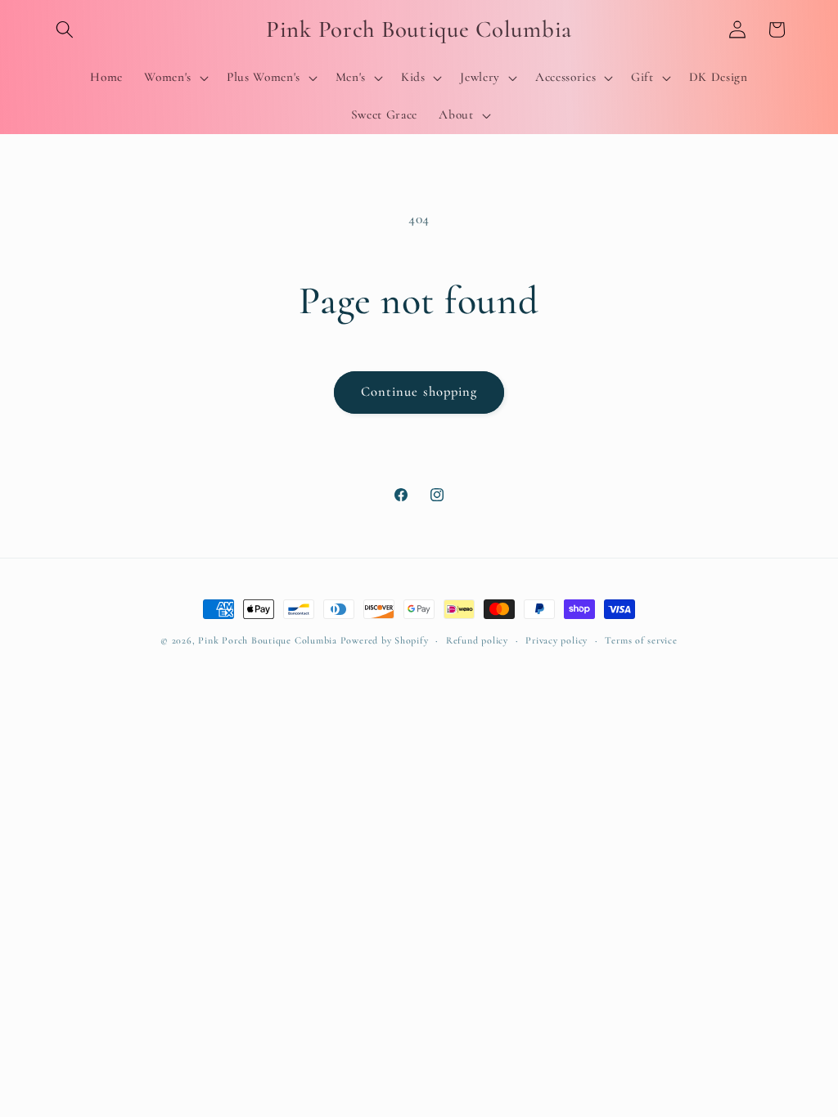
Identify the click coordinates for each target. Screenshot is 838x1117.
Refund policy (477, 640)
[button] (64, 29)
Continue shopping (419, 392)
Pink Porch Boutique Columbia (269, 640)
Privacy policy (556, 640)
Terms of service (641, 640)
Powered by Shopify (384, 640)
